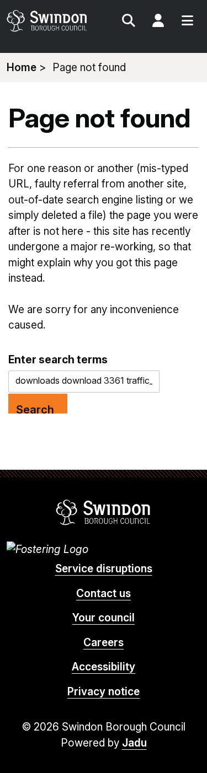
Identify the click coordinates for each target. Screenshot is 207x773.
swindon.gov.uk (54, 20)
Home (21, 67)
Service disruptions (103, 568)
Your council (103, 617)
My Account (158, 22)
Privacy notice (103, 691)
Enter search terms (58, 359)
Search (128, 22)
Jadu (134, 743)
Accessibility (103, 667)
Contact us (103, 593)
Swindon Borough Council (103, 512)
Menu (187, 22)
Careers (103, 642)
